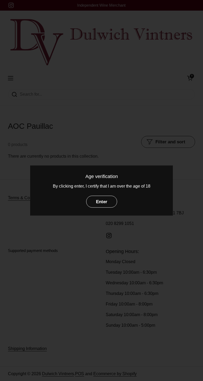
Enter (101, 201)
